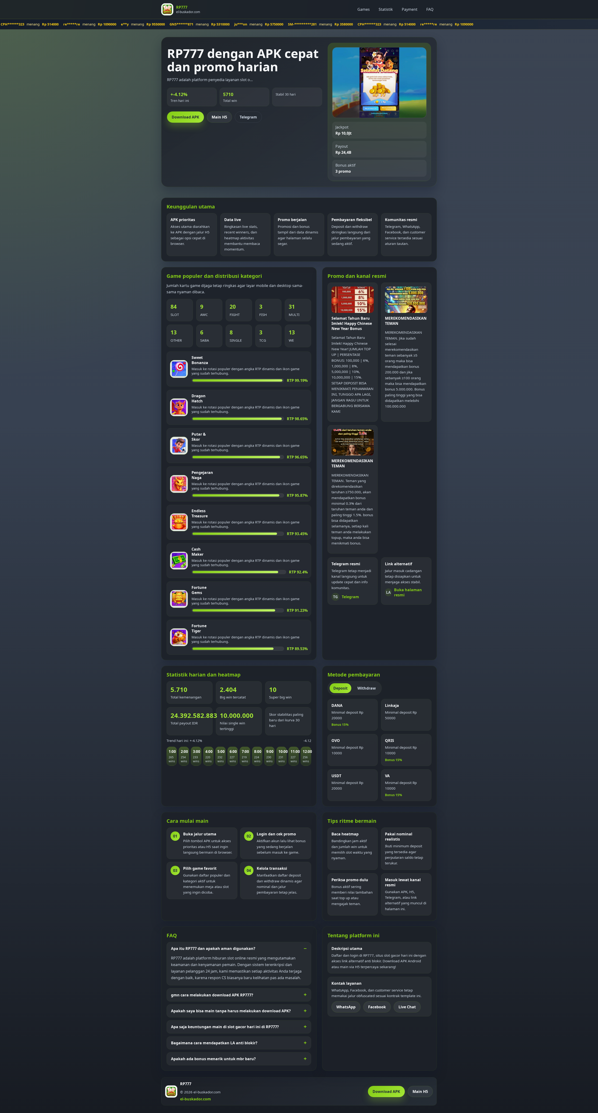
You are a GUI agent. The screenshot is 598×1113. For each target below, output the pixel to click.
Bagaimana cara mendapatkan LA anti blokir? (214, 1042)
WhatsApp (346, 1006)
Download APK (185, 117)
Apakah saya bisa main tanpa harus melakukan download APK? (231, 1010)
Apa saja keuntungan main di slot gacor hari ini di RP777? (225, 1026)
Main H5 (219, 117)
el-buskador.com (195, 1099)
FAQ (430, 9)
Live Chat (407, 1006)
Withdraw (366, 688)
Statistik (386, 9)
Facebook (377, 1006)
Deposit (340, 688)
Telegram (248, 117)
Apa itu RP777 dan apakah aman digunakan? (213, 948)
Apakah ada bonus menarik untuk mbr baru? (213, 1058)
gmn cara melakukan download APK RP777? (212, 995)
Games (363, 9)
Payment (409, 9)
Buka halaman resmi (404, 592)
